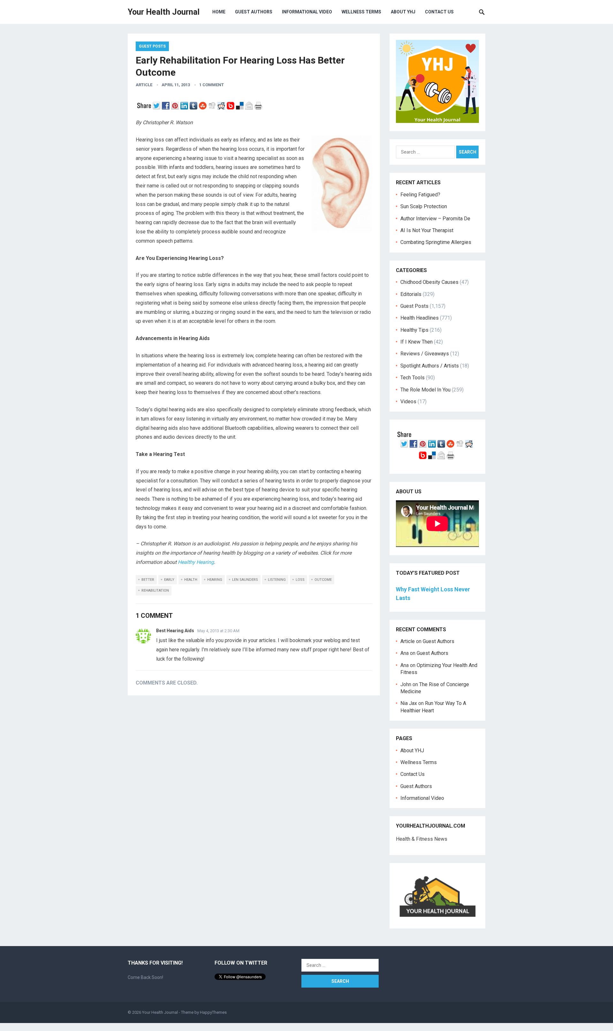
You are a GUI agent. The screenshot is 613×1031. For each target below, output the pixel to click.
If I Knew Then (416, 342)
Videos (408, 401)
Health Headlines (419, 318)
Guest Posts (152, 46)
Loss (300, 580)
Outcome (323, 580)
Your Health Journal (164, 12)
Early (169, 580)
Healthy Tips (414, 330)
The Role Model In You (425, 390)
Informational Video (307, 11)
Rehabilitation (155, 590)
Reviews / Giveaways (424, 354)
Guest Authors (253, 11)
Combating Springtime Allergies (437, 242)
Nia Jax (408, 703)
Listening (277, 580)
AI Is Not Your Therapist (426, 230)
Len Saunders (245, 580)
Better (147, 580)
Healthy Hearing (196, 562)
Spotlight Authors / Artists (429, 366)
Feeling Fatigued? (420, 195)
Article (144, 84)
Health (190, 580)
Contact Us (439, 11)
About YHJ (403, 11)
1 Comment (211, 84)
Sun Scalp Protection (423, 206)
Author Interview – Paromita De (435, 219)
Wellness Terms (361, 11)
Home (218, 11)
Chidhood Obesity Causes (429, 282)
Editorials (410, 294)
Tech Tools (412, 378)
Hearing (214, 580)
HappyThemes (213, 1012)
